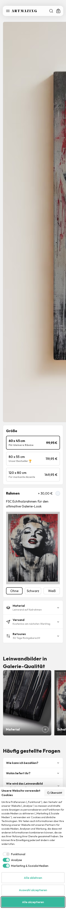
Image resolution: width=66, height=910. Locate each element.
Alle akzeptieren (33, 902)
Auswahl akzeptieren (33, 890)
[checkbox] (13, 854)
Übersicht (56, 792)
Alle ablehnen (33, 878)
